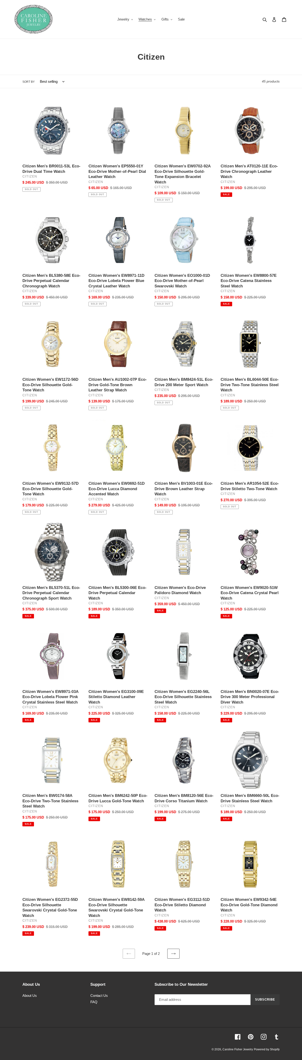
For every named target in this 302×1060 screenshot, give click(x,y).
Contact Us (99, 996)
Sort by (28, 81)
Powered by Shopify (267, 1049)
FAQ (93, 1002)
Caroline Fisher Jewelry (237, 1049)
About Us (29, 996)
